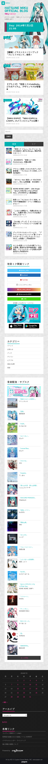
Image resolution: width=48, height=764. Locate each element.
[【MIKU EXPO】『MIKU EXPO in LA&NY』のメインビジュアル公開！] (24, 106)
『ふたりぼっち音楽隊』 (27, 559)
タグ (34, 144)
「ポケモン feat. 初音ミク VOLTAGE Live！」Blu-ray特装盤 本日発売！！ (27, 181)
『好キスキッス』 (25, 621)
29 (18, 697)
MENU (7, 3)
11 (36, 684)
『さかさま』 (23, 461)
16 (24, 689)
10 (30, 684)
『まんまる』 (23, 535)
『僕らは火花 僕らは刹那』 (28, 485)
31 (30, 697)
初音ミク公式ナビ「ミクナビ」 (24, 303)
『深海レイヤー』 (25, 510)
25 (36, 693)
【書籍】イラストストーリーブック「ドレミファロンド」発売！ (22, 53)
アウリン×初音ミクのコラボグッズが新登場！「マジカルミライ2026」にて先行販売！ (27, 171)
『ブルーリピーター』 (26, 547)
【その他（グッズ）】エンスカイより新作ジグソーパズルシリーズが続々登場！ (27, 223)
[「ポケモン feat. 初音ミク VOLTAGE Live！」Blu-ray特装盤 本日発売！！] (9, 181)
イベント (8, 100)
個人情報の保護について (10, 744)
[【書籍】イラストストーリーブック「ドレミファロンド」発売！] (24, 41)
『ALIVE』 (22, 572)
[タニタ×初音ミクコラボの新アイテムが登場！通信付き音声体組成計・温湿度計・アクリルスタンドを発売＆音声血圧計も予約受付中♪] (9, 247)
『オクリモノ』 (24, 436)
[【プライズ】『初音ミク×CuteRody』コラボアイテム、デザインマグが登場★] (24, 72)
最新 (14, 144)
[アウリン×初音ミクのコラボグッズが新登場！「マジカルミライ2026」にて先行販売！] (9, 170)
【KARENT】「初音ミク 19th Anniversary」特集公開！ (24, 161)
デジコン (10, 356)
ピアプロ (10, 360)
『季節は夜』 (23, 522)
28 (11, 697)
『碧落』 (22, 411)
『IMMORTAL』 (24, 646)
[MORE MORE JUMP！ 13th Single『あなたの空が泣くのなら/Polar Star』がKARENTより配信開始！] (9, 190)
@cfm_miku (25, 270)
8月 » (5, 702)
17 (30, 689)
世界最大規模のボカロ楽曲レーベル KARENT (17, 737)
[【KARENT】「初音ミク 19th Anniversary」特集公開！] (9, 162)
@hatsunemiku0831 (24, 294)
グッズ (7, 37)
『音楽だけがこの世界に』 (28, 399)
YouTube (25, 280)
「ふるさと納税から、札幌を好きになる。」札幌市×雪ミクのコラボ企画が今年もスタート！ (27, 213)
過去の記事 (11, 364)
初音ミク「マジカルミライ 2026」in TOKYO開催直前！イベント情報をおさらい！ (27, 202)
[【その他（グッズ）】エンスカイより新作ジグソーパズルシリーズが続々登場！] (9, 223)
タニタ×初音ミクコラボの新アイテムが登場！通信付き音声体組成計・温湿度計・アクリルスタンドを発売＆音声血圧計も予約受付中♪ (27, 248)
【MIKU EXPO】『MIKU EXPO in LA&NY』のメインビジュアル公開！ (22, 119)
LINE (25, 299)
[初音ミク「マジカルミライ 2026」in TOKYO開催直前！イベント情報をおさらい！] (9, 201)
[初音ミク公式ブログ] (16, 11)
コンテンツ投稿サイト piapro (11, 733)
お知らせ (10, 349)
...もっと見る (24, 658)
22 (18, 693)
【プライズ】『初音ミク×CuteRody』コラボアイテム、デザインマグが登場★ (23, 86)
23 (24, 693)
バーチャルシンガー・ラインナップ (14, 740)
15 (18, 689)
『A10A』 (22, 424)
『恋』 (21, 633)
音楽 (8, 367)
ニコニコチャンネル (25, 285)
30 (24, 697)
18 (36, 689)
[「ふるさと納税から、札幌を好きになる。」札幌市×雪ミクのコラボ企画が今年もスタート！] (9, 212)
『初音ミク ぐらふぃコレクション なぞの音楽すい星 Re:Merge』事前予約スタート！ (27, 151)
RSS (5, 722)
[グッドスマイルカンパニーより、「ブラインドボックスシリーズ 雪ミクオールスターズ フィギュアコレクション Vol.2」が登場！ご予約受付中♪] (9, 234)
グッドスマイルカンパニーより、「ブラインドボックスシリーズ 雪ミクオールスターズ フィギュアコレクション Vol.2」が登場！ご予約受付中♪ (27, 235)
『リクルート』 (24, 596)
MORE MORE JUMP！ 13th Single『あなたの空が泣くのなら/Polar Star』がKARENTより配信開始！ (26, 191)
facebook (24, 275)
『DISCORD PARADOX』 (27, 498)
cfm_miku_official (24, 289)
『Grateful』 (23, 473)
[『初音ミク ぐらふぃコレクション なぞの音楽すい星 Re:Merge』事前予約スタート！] (9, 151)
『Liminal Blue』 (24, 448)
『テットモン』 (24, 609)
